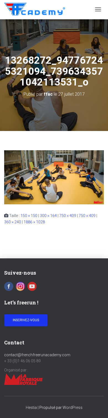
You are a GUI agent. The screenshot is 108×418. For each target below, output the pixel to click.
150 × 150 (28, 215)
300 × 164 (48, 215)
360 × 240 (12, 222)
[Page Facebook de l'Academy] (8, 286)
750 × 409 (67, 215)
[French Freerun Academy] (34, 9)
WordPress (73, 407)
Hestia (31, 407)
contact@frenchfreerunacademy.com (37, 355)
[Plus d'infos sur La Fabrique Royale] (23, 379)
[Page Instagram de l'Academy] (20, 286)
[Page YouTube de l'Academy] (32, 286)
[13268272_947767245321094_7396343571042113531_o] (54, 177)
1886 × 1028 (34, 222)
